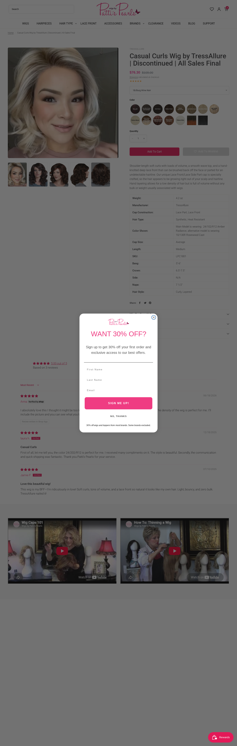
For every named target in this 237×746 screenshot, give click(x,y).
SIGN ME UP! (118, 403)
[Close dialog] (154, 317)
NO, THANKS (118, 416)
